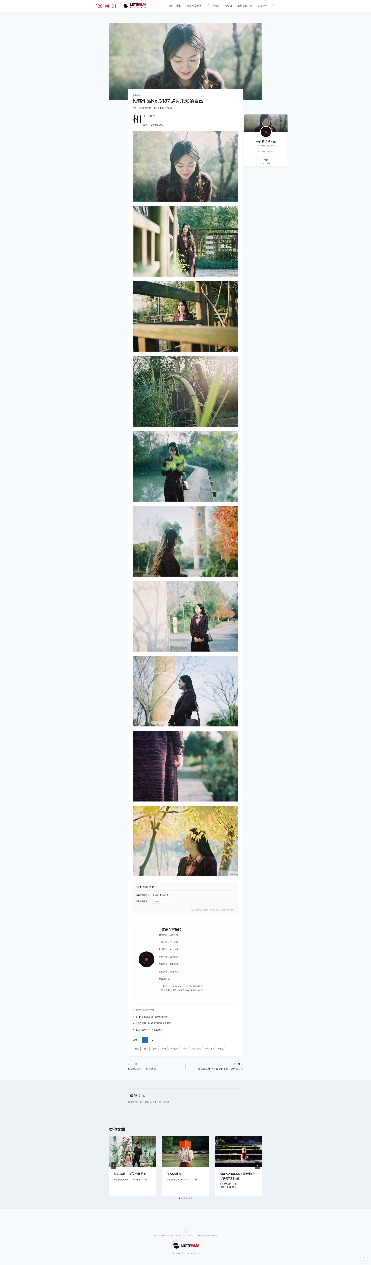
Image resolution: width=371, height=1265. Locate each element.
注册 (154, 1102)
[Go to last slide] (113, 1165)
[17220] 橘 (174, 1174)
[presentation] (132, 1151)
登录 (147, 1102)
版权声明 (263, 5)
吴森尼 (174, 1179)
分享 (145, 1048)
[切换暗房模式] (364, 1257)
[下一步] (257, 1165)
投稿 (138, 1023)
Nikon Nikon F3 (161, 895)
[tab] (179, 1198)
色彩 (220, 1048)
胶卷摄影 (174, 1048)
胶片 (145, 901)
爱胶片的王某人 (231, 1184)
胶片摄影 (196, 1048)
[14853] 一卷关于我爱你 (130, 1174)
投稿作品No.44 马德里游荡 (149, 1029)
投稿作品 (136, 95)
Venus (156, 901)
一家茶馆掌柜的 (144, 108)
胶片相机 (209, 1048)
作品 (142, 1023)
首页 (171, 5)
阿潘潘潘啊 (123, 1179)
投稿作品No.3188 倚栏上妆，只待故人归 (220, 1067)
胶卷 (145, 124)
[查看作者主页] (266, 132)
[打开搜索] (273, 5)
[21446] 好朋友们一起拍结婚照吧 (152, 1017)
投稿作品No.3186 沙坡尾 (142, 1067)
